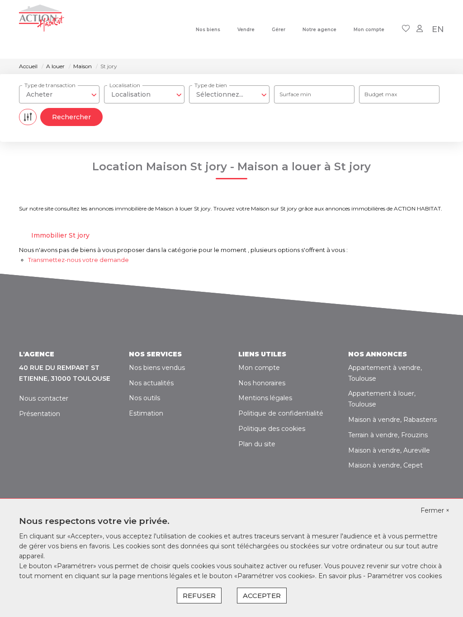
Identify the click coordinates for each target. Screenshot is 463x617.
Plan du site (256, 444)
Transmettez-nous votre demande (78, 259)
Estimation (146, 413)
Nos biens (208, 30)
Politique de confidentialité (280, 413)
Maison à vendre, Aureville (389, 450)
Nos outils (144, 398)
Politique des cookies (271, 429)
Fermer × (434, 510)
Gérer (278, 30)
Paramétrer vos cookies (404, 576)
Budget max (380, 94)
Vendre (246, 30)
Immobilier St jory (60, 235)
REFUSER (199, 595)
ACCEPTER (262, 595)
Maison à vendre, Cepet (385, 465)
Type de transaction (50, 85)
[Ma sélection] (406, 29)
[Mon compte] (419, 29)
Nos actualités (151, 383)
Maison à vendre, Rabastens (392, 420)
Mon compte (369, 30)
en (438, 29)
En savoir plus (340, 576)
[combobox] (59, 94)
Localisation (124, 85)
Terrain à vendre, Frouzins (388, 435)
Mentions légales (265, 398)
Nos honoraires (261, 383)
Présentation (39, 414)
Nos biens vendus (157, 368)
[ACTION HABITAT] (41, 29)
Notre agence (319, 30)
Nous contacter (43, 398)
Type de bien (210, 85)
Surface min (295, 94)
